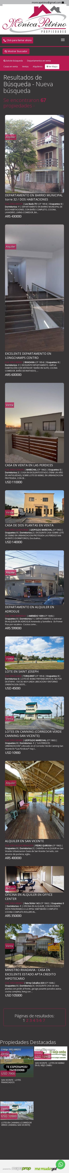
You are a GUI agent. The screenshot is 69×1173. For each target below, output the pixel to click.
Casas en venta (11, 66)
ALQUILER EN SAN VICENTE (24, 841)
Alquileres (37, 66)
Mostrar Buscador (17, 51)
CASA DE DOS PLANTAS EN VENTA (29, 525)
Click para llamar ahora (18, 40)
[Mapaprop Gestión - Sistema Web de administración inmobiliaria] (17, 1169)
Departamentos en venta (39, 60)
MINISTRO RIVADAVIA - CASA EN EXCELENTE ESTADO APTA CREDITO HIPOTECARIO (30, 974)
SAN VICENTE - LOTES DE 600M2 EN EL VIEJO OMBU (49, 1064)
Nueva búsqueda (28, 87)
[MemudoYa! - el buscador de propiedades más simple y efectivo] (44, 1169)
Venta (9, 405)
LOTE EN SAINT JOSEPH (22, 671)
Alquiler (10, 137)
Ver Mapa (52, 66)
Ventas (25, 66)
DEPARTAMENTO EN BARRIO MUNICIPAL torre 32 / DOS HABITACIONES (34, 197)
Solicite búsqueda (14, 60)
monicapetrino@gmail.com (47, 2)
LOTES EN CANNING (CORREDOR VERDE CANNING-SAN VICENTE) (33, 734)
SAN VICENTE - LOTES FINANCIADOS (11, 1081)
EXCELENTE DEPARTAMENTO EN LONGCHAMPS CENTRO (28, 356)
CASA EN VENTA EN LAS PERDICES (29, 465)
